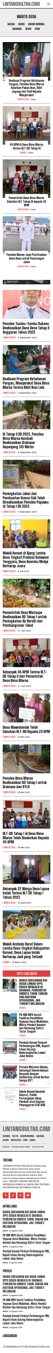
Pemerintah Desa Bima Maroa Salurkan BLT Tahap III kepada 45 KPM (26, 201)
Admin (33, 99)
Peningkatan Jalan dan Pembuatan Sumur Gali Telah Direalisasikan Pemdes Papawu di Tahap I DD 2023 (26, 500)
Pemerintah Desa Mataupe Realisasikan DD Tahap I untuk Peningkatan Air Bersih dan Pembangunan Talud (25, 618)
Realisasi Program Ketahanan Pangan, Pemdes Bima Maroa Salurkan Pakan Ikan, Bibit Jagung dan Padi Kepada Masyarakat (26, 88)
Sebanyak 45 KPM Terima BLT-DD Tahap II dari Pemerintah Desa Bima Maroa (25, 676)
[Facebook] (6, 1195)
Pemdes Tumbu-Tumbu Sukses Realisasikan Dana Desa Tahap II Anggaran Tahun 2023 (26, 327)
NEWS (28, 28)
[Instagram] (13, 1195)
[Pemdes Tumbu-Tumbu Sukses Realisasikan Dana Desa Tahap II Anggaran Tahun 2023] (26, 304)
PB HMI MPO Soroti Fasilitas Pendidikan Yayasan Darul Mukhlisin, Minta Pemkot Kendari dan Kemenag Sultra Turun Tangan (34, 1023)
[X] (20, 1195)
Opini (37, 28)
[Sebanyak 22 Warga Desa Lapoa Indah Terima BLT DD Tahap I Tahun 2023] (26, 869)
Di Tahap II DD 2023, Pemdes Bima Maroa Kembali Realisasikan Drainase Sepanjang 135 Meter (23, 440)
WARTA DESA (23, 99)
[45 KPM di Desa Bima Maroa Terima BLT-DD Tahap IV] (26, 125)
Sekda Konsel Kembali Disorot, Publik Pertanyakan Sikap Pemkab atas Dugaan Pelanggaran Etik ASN (32, 1098)
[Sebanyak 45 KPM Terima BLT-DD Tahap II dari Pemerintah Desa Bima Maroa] (26, 652)
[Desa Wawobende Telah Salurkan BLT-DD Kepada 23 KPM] (26, 707)
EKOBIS (21, 24)
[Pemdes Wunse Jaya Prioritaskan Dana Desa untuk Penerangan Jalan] (26, 235)
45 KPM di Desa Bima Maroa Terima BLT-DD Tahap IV (26, 146)
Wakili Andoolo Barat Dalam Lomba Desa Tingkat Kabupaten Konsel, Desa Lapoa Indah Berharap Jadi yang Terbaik (26, 950)
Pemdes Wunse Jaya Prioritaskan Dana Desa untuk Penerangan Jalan (27, 258)
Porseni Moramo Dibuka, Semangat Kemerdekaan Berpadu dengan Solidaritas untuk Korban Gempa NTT (34, 1073)
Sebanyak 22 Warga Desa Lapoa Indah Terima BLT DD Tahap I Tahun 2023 (26, 893)
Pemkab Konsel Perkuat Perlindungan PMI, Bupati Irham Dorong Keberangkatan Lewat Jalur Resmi (34, 1049)
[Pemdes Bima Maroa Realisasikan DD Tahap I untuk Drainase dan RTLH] (26, 758)
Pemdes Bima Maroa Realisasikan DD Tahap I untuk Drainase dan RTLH (25, 782)
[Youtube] (28, 1195)
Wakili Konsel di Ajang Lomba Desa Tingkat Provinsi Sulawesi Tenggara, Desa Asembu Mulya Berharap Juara (26, 559)
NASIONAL (17, 28)
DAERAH (11, 24)
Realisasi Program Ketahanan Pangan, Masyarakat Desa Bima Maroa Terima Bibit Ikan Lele (26, 383)
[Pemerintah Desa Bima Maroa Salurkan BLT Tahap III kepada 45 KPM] (26, 178)
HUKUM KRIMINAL (36, 24)
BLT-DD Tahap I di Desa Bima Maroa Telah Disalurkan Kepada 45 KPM (26, 837)
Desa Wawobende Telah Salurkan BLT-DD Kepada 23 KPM (26, 729)
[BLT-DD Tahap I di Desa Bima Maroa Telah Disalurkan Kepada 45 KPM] (26, 814)
